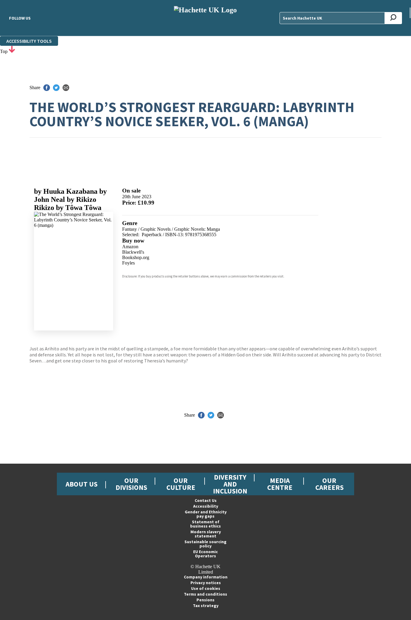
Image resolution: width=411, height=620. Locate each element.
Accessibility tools (29, 41)
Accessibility (205, 506)
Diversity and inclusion (230, 484)
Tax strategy (205, 605)
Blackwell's (133, 252)
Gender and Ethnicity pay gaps (206, 514)
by (65, 191)
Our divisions (131, 484)
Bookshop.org (135, 257)
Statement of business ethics (205, 524)
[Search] (393, 18)
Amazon (130, 246)
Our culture (180, 484)
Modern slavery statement (205, 534)
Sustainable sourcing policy (205, 544)
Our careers (329, 484)
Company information (205, 577)
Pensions (205, 600)
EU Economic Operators (205, 554)
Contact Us (206, 500)
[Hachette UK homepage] (205, 18)
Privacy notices (205, 582)
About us (81, 484)
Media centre (279, 484)
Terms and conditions (205, 594)
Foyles (128, 262)
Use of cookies (205, 588)
